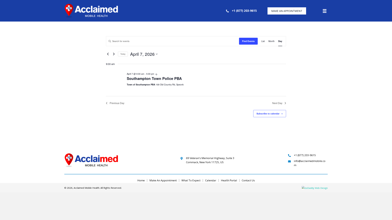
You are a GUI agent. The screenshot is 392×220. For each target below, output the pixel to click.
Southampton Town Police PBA (154, 78)
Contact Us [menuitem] (248, 180)
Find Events (248, 41)
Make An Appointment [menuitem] (163, 180)
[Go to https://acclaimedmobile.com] (99, 10)
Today (122, 54)
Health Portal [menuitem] (229, 180)
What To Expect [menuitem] (190, 180)
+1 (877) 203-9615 (244, 11)
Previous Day (117, 103)
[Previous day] (108, 54)
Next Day (277, 103)
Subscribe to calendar (267, 113)
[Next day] (114, 54)
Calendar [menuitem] (210, 180)
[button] (287, 11)
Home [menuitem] (141, 180)
